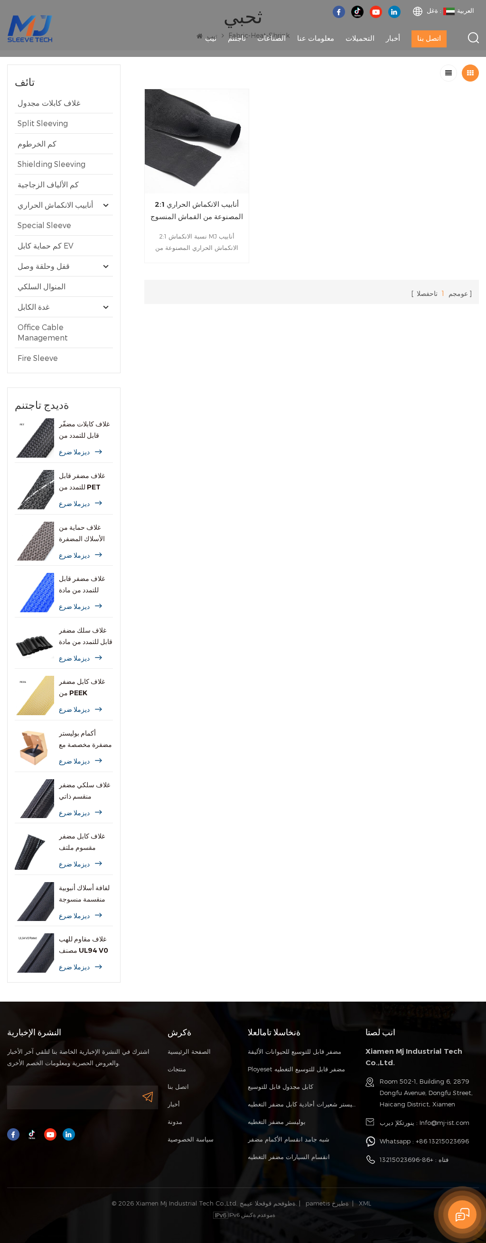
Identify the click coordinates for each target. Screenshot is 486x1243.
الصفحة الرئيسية (189, 1051)
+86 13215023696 (442, 1141)
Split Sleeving (43, 123)
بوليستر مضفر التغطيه (277, 1121)
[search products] (473, 37)
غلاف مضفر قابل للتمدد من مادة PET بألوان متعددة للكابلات (84, 585)
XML (365, 1203)
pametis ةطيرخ (327, 1203)
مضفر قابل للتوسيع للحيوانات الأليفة (294, 1051)
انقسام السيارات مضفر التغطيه (289, 1156)
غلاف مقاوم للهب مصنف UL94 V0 (83, 945)
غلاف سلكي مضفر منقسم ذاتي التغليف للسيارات (84, 791)
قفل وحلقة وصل (44, 265)
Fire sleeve (38, 357)
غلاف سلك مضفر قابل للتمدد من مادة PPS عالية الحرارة (85, 636)
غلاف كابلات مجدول (49, 102)
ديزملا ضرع (74, 452)
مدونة (175, 1121)
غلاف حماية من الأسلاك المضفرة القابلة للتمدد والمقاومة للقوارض (85, 533)
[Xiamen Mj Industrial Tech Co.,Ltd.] (30, 28)
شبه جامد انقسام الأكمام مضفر (288, 1139)
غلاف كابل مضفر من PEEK (82, 687)
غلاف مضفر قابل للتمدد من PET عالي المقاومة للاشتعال (82, 482)
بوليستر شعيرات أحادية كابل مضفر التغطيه (302, 1104)
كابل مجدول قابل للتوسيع (280, 1086)
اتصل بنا (429, 38)
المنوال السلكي (41, 286)
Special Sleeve (44, 225)
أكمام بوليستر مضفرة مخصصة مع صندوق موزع (85, 739)
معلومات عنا (315, 38)
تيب (210, 38)
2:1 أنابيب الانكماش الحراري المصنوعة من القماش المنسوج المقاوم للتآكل (196, 211)
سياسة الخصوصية (191, 1139)
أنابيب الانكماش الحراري (55, 204)
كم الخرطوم (37, 143)
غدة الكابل (33, 306)
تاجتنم (237, 38)
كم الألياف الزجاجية (48, 184)
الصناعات (271, 38)
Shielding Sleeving (51, 163)
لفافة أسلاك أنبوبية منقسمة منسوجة (84, 893)
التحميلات (360, 38)
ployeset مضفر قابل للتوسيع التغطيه (296, 1069)
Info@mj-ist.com (444, 1122)
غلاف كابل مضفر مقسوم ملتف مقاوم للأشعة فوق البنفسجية (84, 842)
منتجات (177, 1069)
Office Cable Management (43, 332)
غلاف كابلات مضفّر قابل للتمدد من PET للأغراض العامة (84, 430)
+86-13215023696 (406, 1159)
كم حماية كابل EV (46, 245)
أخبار (393, 38)
